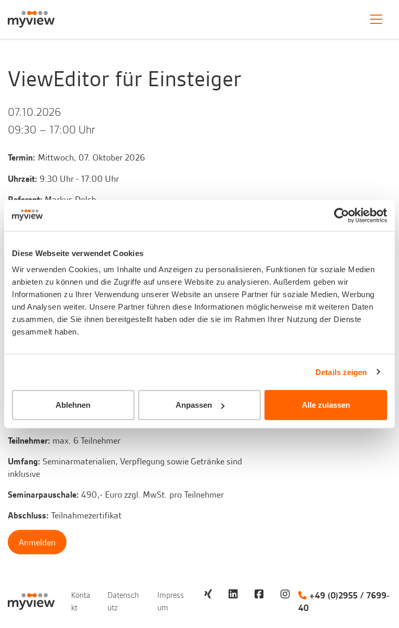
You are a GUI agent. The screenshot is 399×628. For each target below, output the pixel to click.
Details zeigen (341, 371)
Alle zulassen (326, 404)
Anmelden (37, 542)
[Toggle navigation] (376, 19)
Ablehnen (73, 404)
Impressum (170, 601)
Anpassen (194, 404)
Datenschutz (123, 601)
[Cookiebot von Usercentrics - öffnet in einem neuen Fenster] (341, 215)
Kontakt (80, 601)
